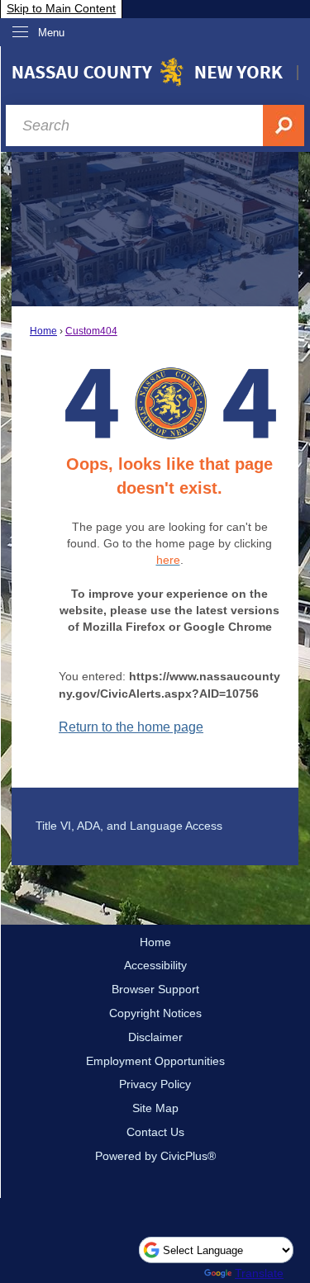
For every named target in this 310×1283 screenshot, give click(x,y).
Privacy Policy (155, 1084)
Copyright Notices (155, 1013)
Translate (259, 1273)
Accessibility (155, 965)
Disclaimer (155, 1037)
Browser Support (155, 989)
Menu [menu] (51, 32)
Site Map (155, 1108)
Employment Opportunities (155, 1061)
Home (43, 331)
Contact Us (155, 1132)
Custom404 (91, 331)
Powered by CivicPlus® (155, 1155)
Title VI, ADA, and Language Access (129, 825)
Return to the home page (131, 727)
